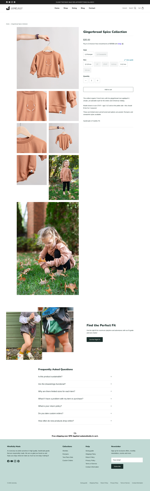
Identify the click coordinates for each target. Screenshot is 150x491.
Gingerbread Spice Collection (19, 24)
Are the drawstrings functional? (52, 384)
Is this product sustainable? (50, 376)
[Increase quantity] (97, 80)
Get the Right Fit (94, 339)
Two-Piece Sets (68, 457)
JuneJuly (14, 483)
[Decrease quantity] (85, 80)
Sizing (74, 8)
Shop (66, 8)
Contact (92, 8)
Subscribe (117, 466)
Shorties (65, 451)
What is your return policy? (50, 406)
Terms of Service (91, 463)
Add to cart (108, 89)
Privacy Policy (90, 460)
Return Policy (90, 457)
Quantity (86, 76)
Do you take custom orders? (50, 413)
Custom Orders (68, 460)
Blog (83, 8)
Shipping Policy (91, 454)
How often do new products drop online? (56, 421)
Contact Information (92, 467)
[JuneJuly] (14, 8)
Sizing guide (90, 451)
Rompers (66, 454)
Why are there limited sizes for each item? (56, 391)
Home (57, 8)
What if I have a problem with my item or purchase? (60, 399)
